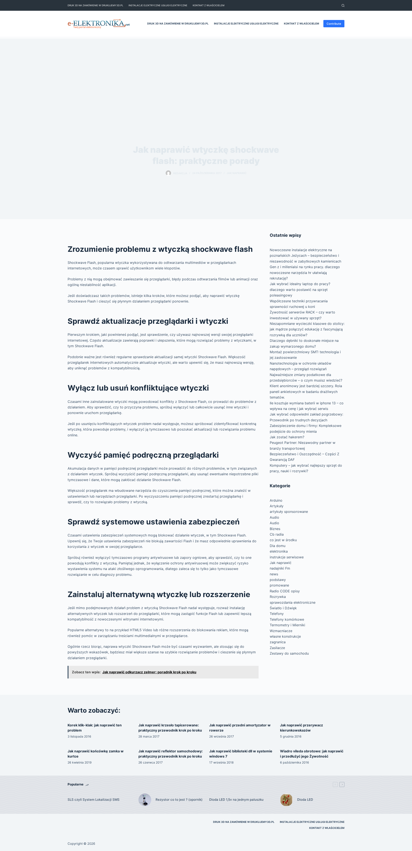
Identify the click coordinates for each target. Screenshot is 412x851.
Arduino (276, 500)
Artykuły (276, 506)
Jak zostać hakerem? (287, 437)
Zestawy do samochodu (289, 653)
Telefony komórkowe (287, 619)
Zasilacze (277, 648)
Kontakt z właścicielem (208, 5)
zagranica (278, 642)
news (274, 574)
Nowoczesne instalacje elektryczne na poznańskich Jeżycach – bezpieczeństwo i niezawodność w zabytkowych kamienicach (305, 255)
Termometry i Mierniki (287, 625)
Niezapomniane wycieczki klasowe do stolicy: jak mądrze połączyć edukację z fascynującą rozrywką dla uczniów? (307, 329)
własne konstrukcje (285, 636)
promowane (279, 585)
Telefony (277, 613)
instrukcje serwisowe (287, 557)
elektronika (279, 551)
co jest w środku (283, 540)
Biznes (275, 529)
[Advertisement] (206, 69)
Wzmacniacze (281, 631)
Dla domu (277, 546)
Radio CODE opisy (285, 591)
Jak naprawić (237, 173)
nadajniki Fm (280, 568)
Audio (274, 517)
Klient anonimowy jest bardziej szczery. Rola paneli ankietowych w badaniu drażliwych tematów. (306, 391)
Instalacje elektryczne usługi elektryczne (158, 5)
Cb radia (277, 534)
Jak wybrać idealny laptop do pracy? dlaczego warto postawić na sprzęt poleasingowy (300, 289)
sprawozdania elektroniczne (292, 602)
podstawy (278, 580)
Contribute (334, 23)
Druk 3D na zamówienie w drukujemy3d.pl (95, 5)
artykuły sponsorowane (289, 511)
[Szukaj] (343, 5)
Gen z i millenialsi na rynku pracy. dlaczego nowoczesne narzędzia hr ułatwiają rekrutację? (305, 272)
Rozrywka (278, 596)
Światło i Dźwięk (283, 608)
